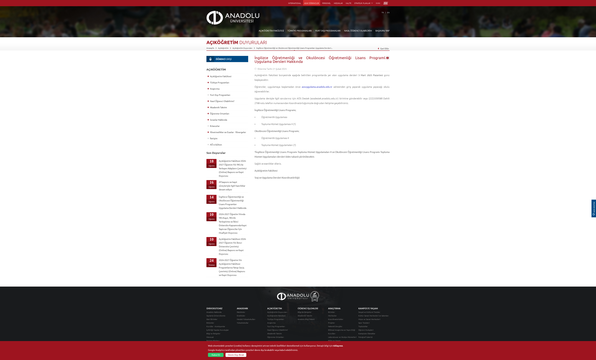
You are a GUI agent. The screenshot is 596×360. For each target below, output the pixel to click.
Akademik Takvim (218, 107)
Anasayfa (210, 48)
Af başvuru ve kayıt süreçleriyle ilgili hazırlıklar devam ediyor (232, 186)
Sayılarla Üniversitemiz (215, 315)
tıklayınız (338, 345)
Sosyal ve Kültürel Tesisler (369, 312)
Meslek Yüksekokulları (246, 319)
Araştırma (214, 88)
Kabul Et (216, 355)
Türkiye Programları (219, 82)
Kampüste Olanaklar (366, 333)
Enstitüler (241, 315)
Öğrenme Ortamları (219, 113)
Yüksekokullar (242, 323)
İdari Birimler (211, 319)
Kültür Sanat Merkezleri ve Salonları (373, 315)
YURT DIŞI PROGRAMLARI (328, 30)
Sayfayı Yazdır (388, 58)
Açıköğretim (223, 48)
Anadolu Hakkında (213, 312)
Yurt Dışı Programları (220, 94)
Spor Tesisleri (364, 323)
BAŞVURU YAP (382, 30)
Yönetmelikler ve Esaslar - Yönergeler (228, 132)
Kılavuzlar (215, 126)
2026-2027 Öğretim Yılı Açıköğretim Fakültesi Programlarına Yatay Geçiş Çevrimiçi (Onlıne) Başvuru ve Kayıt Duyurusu (232, 267)
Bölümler (210, 323)
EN (388, 12)
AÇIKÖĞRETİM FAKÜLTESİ (271, 30)
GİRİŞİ (224, 59)
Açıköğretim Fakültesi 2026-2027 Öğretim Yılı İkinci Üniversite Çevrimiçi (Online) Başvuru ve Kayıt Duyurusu (232, 246)
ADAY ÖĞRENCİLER (311, 3)
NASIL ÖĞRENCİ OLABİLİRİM (358, 30)
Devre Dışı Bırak (236, 355)
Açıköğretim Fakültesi (220, 76)
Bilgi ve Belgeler (213, 333)
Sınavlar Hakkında (218, 119)
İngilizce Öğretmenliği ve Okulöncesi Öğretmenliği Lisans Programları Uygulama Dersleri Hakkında (232, 202)
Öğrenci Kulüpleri (365, 330)
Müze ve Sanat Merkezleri (369, 319)
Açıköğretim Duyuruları (242, 48)
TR (383, 12)
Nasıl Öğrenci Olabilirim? (222, 101)
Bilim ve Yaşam (334, 340)
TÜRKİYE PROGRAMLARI (299, 30)
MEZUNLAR (338, 3)
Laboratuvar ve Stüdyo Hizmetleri (342, 337)
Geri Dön (384, 48)
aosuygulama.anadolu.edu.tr (317, 86)
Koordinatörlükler (335, 319)
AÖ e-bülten (216, 144)
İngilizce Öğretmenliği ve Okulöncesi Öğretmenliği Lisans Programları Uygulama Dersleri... (294, 48)
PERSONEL (326, 3)
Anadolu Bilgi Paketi (306, 319)
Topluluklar (363, 326)
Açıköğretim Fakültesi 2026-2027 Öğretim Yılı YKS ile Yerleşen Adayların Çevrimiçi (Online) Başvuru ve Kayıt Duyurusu (233, 168)
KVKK (378, 3)
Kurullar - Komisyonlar (215, 326)
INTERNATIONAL (294, 3)
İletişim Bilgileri (212, 340)
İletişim (213, 138)
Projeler (331, 323)
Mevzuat (210, 337)
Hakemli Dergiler (335, 326)
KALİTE (348, 3)
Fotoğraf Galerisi (365, 337)
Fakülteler (241, 312)
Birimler (331, 312)
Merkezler (332, 315)
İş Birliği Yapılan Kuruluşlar (217, 330)
